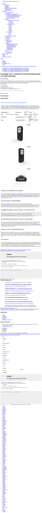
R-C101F (10, 22)
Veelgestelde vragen (8, 10)
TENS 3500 (11, 23)
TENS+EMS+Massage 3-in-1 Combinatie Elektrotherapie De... (19, 301)
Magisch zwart (9, 51)
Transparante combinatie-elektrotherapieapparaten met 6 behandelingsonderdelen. (17, 249)
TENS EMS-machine (25, 333)
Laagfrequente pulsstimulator (35, 333)
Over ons (4, 4)
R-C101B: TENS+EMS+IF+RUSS (13, 17)
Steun (4, 54)
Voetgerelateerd (7, 37)
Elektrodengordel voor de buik (12, 43)
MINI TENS (9, 41)
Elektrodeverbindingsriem (11, 46)
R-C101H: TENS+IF (10, 18)
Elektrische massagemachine (17, 333)
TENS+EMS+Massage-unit (21, 106)
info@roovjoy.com (6, 351)
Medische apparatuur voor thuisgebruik (7, 334)
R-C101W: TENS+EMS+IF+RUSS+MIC (14, 15)
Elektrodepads (9, 47)
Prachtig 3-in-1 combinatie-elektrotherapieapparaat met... (18, 293)
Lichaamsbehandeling (14, 105)
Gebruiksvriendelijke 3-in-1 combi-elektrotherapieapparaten (14, 250)
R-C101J (8, 13)
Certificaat (6, 6)
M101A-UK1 (9, 40)
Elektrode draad (9, 49)
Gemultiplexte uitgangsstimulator (10, 35)
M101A (4, 64)
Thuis (4, 3)
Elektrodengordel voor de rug (12, 44)
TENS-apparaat (17, 334)
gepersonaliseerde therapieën (17, 194)
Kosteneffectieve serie (11, 24)
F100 (8, 38)
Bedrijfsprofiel (7, 5)
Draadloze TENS (8, 39)
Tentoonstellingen (8, 9)
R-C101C (8, 36)
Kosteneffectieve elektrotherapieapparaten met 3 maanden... (18, 284)
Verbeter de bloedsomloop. (27, 195)
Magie (6, 50)
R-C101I (10, 21)
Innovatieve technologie (9, 12)
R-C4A (10, 25)
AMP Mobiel (25, 332)
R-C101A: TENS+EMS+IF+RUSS (13, 16)
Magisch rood (9, 52)
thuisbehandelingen (7, 204)
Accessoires (7, 42)
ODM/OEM (5, 317)
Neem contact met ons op (7, 56)
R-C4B (10, 26)
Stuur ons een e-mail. (4, 93)
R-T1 (10, 34)
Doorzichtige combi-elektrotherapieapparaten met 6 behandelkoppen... (20, 305)
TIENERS (6, 19)
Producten (4, 11)
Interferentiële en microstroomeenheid (11, 14)
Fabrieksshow (7, 7)
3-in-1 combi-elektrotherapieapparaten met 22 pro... (16, 297)
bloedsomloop (36, 224)
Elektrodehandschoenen (11, 45)
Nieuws (4, 55)
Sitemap (20, 332)
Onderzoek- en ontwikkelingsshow (11, 8)
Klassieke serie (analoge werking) (13, 20)
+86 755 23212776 (6, 343)
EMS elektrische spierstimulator (5, 333)
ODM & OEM (5, 53)
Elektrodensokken (10, 48)
